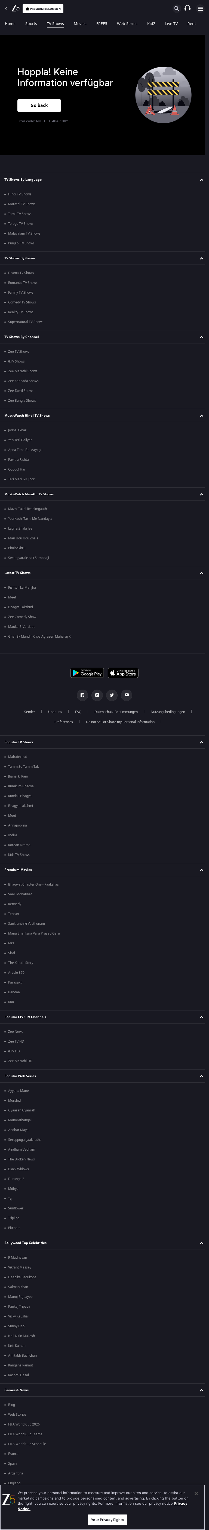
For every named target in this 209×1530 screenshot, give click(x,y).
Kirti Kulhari (17, 1345)
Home (10, 24)
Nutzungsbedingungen (166, 711)
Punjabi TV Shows (21, 243)
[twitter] (110, 695)
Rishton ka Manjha (22, 587)
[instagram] (95, 695)
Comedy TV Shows (22, 302)
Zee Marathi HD (20, 1061)
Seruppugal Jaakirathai (25, 1139)
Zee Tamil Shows (20, 390)
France (13, 1453)
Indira (12, 835)
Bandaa (14, 992)
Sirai (11, 953)
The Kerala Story (20, 962)
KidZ (151, 24)
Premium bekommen (45, 9)
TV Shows (55, 24)
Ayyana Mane (18, 1090)
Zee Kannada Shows (23, 381)
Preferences (62, 722)
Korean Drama (19, 845)
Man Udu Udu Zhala (23, 538)
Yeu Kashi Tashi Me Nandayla (30, 518)
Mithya (13, 1188)
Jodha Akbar (17, 430)
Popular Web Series (20, 1076)
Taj (10, 1198)
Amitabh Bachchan (22, 1355)
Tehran (13, 913)
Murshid (14, 1100)
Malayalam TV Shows (24, 233)
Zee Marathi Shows (22, 371)
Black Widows (18, 1169)
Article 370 (16, 972)
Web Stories (17, 1414)
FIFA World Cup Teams (25, 1434)
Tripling (13, 1218)
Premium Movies (18, 869)
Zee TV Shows (18, 351)
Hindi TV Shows (19, 194)
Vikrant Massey (19, 1267)
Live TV (171, 24)
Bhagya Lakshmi (20, 607)
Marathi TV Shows (21, 204)
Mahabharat (17, 756)
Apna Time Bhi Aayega (25, 449)
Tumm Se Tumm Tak (23, 766)
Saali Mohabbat (20, 894)
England (14, 1483)
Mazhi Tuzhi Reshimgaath (27, 508)
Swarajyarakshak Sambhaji (28, 557)
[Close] (196, 1494)
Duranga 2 (16, 1178)
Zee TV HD (16, 1041)
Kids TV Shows (19, 854)
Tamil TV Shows (20, 213)
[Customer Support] (187, 8)
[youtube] (124, 695)
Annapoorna (17, 825)
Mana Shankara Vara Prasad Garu (34, 933)
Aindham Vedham (21, 1149)
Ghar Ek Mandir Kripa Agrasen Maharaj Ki (39, 636)
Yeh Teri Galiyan (20, 440)
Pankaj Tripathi (19, 1306)
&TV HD (14, 1051)
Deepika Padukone (22, 1277)
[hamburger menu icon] (200, 8)
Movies (80, 24)
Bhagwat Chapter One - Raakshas (33, 884)
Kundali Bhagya (20, 796)
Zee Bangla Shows (22, 400)
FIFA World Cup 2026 (24, 1424)
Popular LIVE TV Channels (25, 1017)
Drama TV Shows (21, 273)
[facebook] (80, 695)
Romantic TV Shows (23, 282)
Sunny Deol (16, 1326)
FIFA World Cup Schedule (27, 1444)
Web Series (127, 24)
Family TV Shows (20, 292)
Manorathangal (20, 1120)
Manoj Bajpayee (20, 1296)
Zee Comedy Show (22, 617)
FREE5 (101, 24)
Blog (11, 1404)
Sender (27, 711)
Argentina (15, 1473)
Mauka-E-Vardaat (21, 626)
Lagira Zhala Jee (20, 528)
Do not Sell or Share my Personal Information (118, 722)
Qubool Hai (16, 469)
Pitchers (14, 1227)
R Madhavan (17, 1257)
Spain (12, 1463)
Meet (12, 597)
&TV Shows (16, 361)
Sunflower (15, 1208)
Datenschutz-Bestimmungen (114, 711)
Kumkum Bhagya (21, 786)
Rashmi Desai (18, 1375)
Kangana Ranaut (20, 1365)
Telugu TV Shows (20, 223)
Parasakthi (16, 982)
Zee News (15, 1031)
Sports (31, 24)
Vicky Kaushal (18, 1316)
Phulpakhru (16, 548)
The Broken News (21, 1159)
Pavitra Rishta (18, 459)
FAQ (76, 711)
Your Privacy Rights (107, 1519)
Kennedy (14, 904)
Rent (192, 24)
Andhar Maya (18, 1129)
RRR (11, 1002)
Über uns (53, 711)
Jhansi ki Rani (18, 776)
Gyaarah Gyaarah (21, 1110)
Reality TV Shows (20, 312)
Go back (39, 105)
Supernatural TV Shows (25, 321)
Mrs (11, 943)
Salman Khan (18, 1287)
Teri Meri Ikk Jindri (21, 479)
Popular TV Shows (18, 742)
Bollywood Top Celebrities (25, 1243)
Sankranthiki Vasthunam (26, 923)
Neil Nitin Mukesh (21, 1336)
